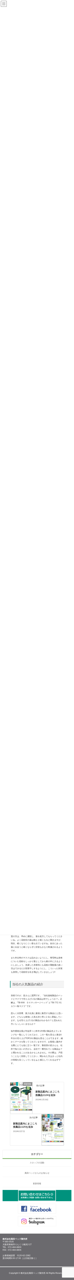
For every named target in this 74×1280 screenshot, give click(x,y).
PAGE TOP (68, 1237)
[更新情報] (21, 1112)
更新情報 (37, 1183)
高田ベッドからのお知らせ (37, 1173)
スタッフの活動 (37, 1162)
